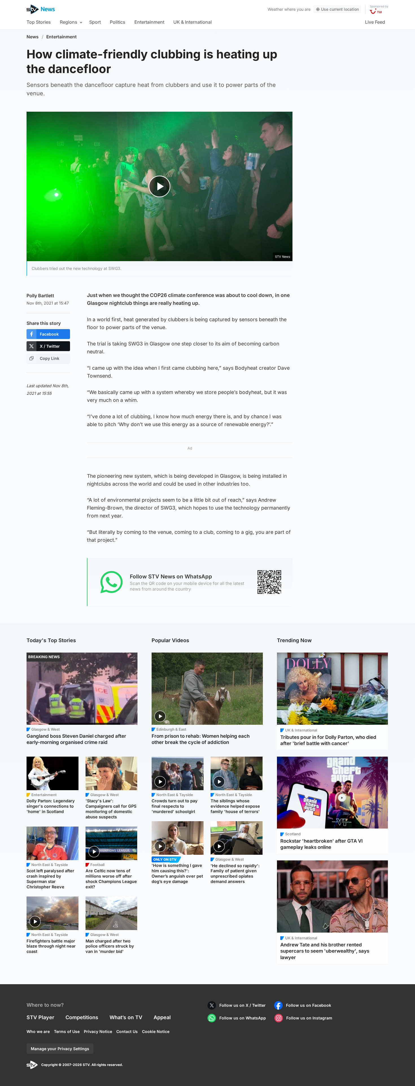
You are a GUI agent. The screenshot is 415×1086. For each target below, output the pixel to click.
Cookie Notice (155, 1031)
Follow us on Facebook (308, 1005)
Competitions (81, 1017)
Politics (117, 22)
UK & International (192, 22)
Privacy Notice (98, 1031)
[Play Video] (160, 186)
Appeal (162, 1017)
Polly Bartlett (40, 295)
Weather (275, 9)
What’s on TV (126, 1017)
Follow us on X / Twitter (242, 1005)
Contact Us (127, 1031)
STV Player (40, 1017)
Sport (95, 22)
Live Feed (375, 22)
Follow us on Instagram (309, 1017)
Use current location (340, 9)
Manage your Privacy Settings (60, 1048)
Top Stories (39, 22)
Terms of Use (67, 1031)
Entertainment (149, 22)
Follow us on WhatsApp (242, 1017)
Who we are (38, 1031)
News (33, 36)
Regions (68, 22)
